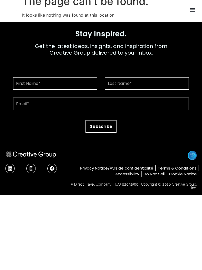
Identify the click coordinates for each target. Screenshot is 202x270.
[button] (192, 9)
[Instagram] (31, 168)
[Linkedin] (10, 168)
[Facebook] (52, 168)
